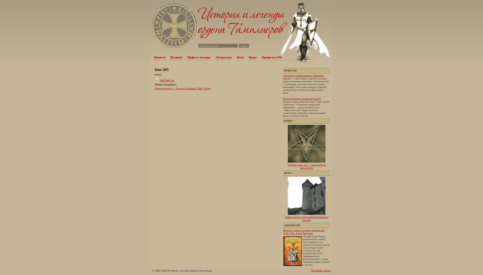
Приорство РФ (272, 57)
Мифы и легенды (199, 57)
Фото (240, 57)
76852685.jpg (167, 80)
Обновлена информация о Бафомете (303, 75)
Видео (253, 57)
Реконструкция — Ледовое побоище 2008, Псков (183, 88)
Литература (223, 57)
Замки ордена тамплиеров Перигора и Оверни (306, 219)
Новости (159, 57)
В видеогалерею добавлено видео (302, 98)
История (176, 57)
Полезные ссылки (321, 270)
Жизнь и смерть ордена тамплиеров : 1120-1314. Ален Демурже (304, 232)
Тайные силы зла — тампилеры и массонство (307, 166)
